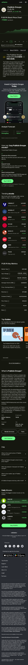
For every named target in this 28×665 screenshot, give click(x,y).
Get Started (8, 438)
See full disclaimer (16, 631)
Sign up (2, 45)
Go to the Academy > (15, 363)
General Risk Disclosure (6, 637)
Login (20, 2)
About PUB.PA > (14, 50)
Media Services (9, 431)
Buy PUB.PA (14, 96)
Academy (11, 186)
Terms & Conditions (15, 637)
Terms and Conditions (8, 631)
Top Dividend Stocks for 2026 (11, 343)
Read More (5, 357)
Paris (22, 431)
